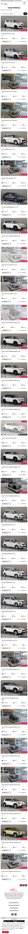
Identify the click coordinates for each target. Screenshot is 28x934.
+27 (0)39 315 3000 (18, 0)
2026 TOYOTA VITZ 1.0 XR (8, 33)
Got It (5, 932)
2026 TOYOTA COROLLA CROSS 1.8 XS (11, 813)
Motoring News (14, 907)
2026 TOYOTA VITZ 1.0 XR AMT (9, 91)
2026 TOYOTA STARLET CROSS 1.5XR (11, 755)
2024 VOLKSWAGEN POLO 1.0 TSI (10, 207)
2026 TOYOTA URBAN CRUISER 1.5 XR (11, 351)
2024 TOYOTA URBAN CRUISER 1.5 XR (11, 235)
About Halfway (14, 910)
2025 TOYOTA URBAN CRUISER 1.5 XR (11, 380)
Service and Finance (14, 905)
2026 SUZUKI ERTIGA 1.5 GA (8, 524)
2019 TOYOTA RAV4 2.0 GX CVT (9, 640)
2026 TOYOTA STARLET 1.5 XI (9, 178)
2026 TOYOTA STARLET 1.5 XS (9, 293)
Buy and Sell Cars (14, 902)
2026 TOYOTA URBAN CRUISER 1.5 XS (11, 495)
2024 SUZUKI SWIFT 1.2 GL (8, 149)
